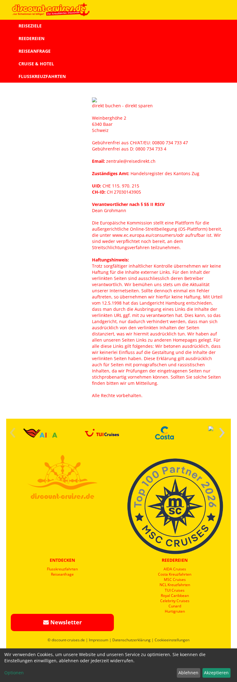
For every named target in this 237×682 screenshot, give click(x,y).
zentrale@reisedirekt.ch (131, 161)
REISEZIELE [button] (30, 26)
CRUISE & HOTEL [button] (36, 64)
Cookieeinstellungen (172, 640)
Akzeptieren (216, 673)
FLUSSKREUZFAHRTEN (42, 76)
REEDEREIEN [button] (31, 38)
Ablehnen (188, 673)
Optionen (14, 673)
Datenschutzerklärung (131, 640)
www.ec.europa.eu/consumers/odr (148, 235)
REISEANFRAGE (35, 51)
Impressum (98, 640)
